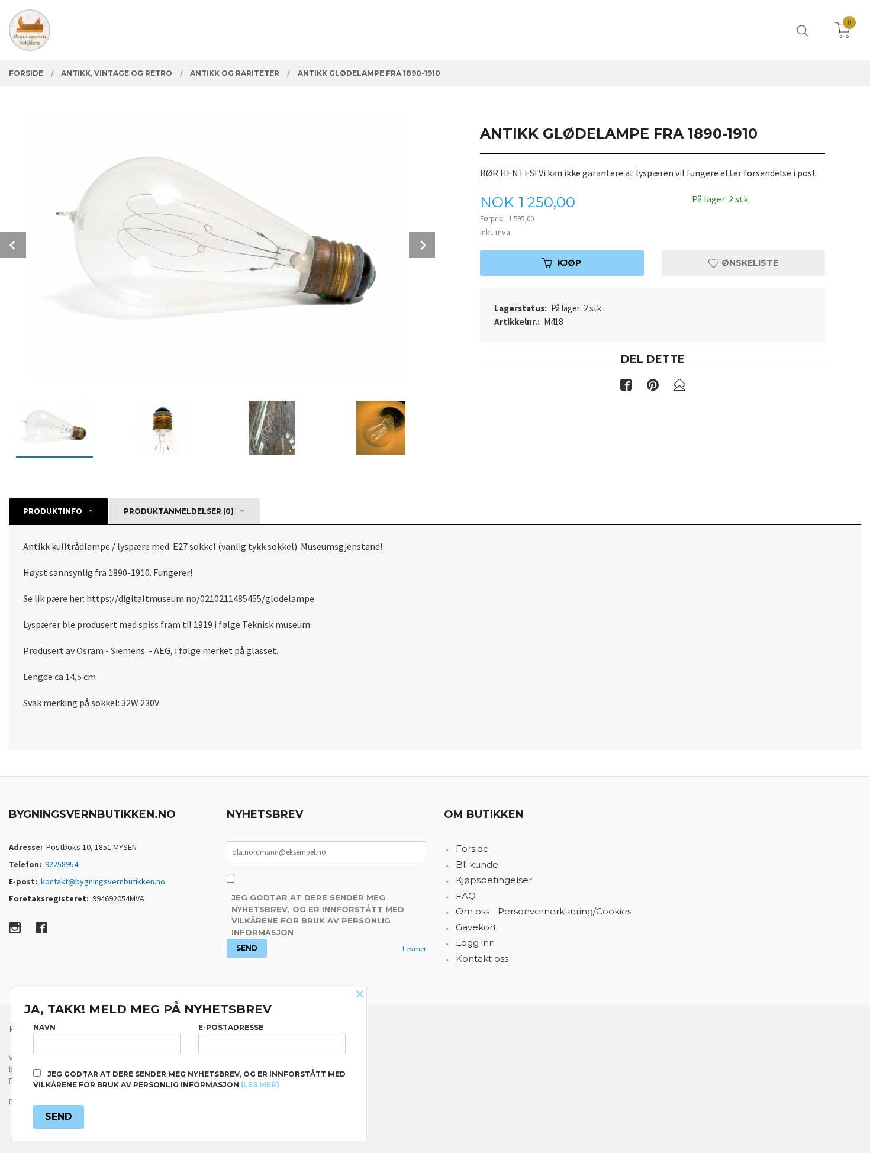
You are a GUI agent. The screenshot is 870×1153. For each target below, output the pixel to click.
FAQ (466, 895)
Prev (13, 245)
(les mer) (260, 1084)
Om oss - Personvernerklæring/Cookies (543, 911)
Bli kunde (477, 864)
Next (422, 245)
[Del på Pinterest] (652, 387)
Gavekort (476, 927)
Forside (472, 848)
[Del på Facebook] (626, 387)
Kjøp (569, 262)
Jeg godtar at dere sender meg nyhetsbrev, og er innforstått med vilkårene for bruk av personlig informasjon (317, 915)
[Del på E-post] (679, 387)
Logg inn (475, 942)
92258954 (61, 864)
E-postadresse (230, 1027)
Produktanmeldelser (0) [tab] (179, 511)
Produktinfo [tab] (52, 511)
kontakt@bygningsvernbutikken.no (103, 881)
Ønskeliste (748, 262)
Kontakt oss (482, 958)
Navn (44, 1027)
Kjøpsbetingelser (494, 879)
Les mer (414, 948)
